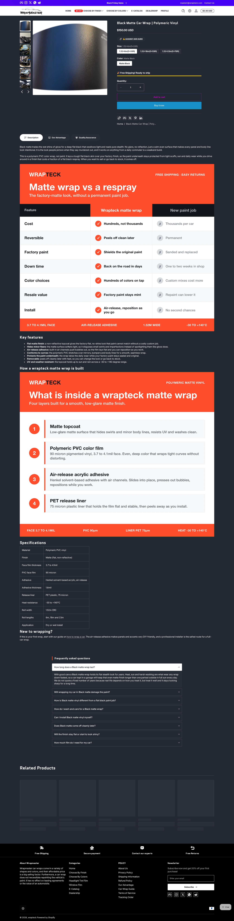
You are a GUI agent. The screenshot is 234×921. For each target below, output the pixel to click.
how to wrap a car (76, 636)
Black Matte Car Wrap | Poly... (141, 123)
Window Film (75, 885)
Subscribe (189, 887)
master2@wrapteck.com (191, 3)
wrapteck (32, 917)
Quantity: (122, 81)
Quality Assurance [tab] (87, 137)
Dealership (74, 893)
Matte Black (124, 63)
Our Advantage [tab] (59, 137)
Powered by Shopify (46, 917)
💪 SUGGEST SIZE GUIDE (133, 39)
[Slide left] (22, 92)
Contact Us (209, 3)
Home (120, 123)
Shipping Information (128, 876)
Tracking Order (126, 897)
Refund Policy (125, 880)
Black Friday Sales (115, 3)
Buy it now (159, 105)
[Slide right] (28, 92)
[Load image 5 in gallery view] (25, 73)
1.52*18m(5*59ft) (148, 51)
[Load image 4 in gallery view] (25, 61)
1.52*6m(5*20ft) (127, 51)
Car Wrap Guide (126, 889)
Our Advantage (126, 885)
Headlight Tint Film (78, 880)
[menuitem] (92, 868)
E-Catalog (74, 889)
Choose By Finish (77, 872)
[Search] (183, 10)
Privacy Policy (125, 872)
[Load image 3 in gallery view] (25, 49)
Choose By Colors (78, 876)
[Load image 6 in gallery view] (25, 85)
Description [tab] (33, 137)
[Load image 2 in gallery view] (25, 37)
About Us (123, 868)
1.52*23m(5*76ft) (170, 51)
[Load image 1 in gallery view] (25, 26)
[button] (183, 10)
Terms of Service (126, 893)
